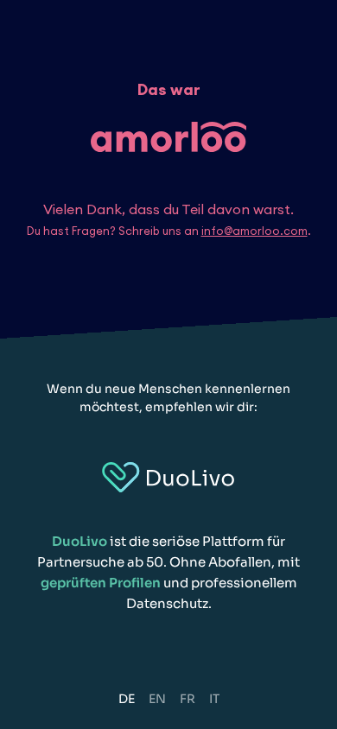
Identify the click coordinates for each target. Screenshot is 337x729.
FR (187, 699)
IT (214, 699)
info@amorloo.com (254, 231)
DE (126, 699)
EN (157, 699)
